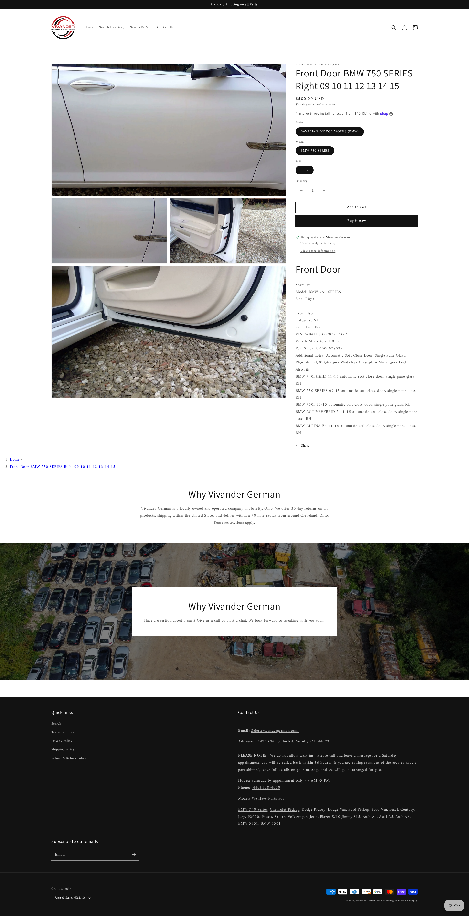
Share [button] (305, 446)
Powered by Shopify (406, 901)
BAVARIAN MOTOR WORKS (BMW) (330, 132)
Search (56, 724)
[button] (393, 27)
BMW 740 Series (252, 809)
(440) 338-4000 (266, 787)
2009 (305, 170)
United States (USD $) (70, 898)
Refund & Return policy (68, 758)
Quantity (301, 181)
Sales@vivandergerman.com (275, 730)
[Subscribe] (133, 854)
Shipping (301, 104)
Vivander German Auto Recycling (375, 901)
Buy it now (356, 221)
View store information (317, 251)
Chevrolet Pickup (285, 809)
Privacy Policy (61, 741)
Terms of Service (64, 732)
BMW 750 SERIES (315, 151)
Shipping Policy (63, 749)
